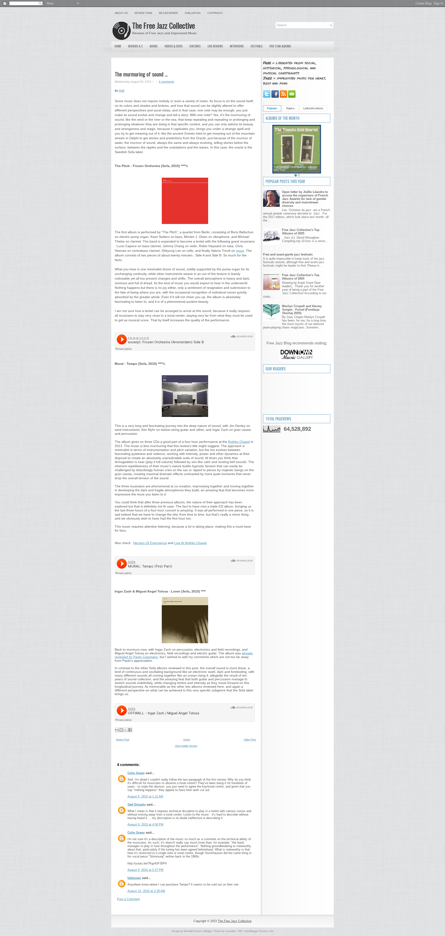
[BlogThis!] (121, 730)
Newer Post (122, 739)
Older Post (250, 739)
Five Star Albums (280, 46)
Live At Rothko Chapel (190, 543)
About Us (121, 13)
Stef (121, 91)
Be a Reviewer (168, 13)
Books (154, 46)
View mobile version (186, 745)
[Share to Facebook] (130, 730)
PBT (240, 931)
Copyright (215, 13)
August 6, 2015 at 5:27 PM (145, 870)
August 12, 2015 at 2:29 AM (146, 891)
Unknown (134, 878)
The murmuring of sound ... (141, 73)
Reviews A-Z (135, 46)
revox (240, 250)
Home (118, 46)
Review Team (143, 13)
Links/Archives (313, 108)
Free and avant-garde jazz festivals (288, 254)
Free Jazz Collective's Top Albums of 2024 (300, 276)
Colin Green (136, 773)
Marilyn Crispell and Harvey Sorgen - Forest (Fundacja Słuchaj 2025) (302, 309)
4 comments (166, 81)
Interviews (237, 46)
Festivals (257, 46)
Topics (290, 108)
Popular (272, 108)
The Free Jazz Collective (163, 25)
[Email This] (116, 730)
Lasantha (230, 931)
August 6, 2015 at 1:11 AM (145, 796)
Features (195, 46)
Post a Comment (128, 899)
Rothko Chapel (239, 442)
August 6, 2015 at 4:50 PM (145, 824)
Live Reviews (215, 46)
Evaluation (192, 13)
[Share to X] (125, 730)
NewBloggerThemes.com (259, 931)
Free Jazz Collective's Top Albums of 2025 (300, 231)
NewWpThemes (193, 931)
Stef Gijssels (136, 804)
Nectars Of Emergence (150, 543)
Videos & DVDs (174, 46)
